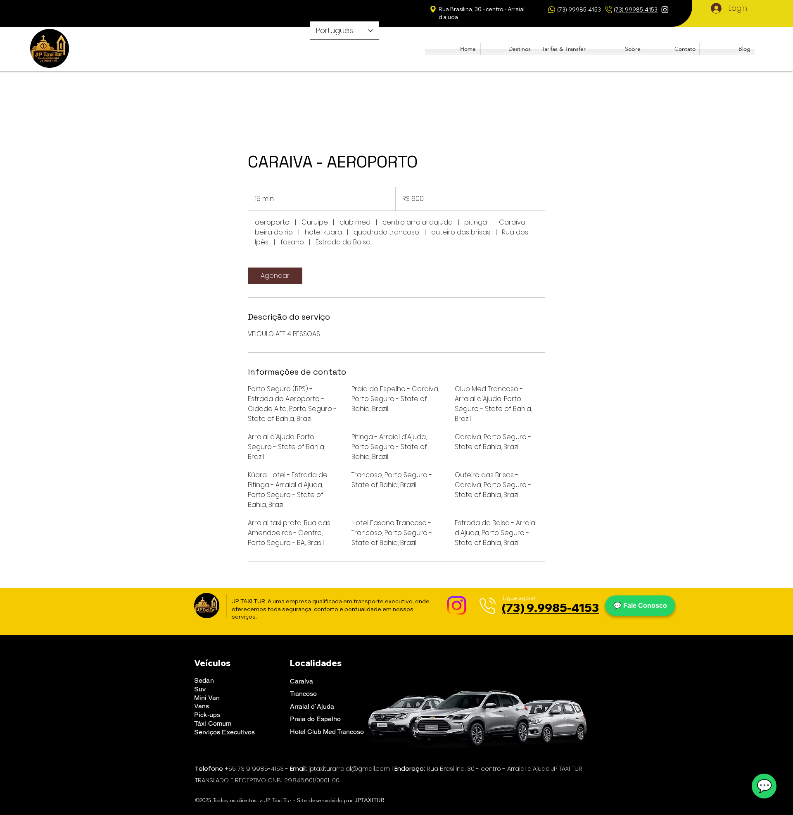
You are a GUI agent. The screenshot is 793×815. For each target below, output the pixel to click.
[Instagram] (665, 9)
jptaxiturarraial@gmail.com (349, 768)
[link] (275, 276)
